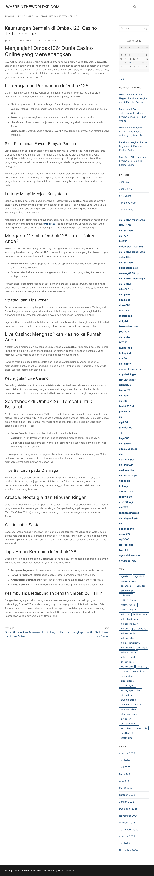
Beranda (9, 16)
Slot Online (125, 195)
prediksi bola (127, 676)
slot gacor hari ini (129, 723)
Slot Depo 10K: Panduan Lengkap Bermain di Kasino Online (132, 161)
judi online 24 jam (129, 619)
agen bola (126, 576)
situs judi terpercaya (131, 704)
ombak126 (49, 223)
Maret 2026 (125, 787)
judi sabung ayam (129, 623)
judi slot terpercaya (130, 643)
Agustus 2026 (127, 753)
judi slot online (128, 638)
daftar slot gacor (129, 609)
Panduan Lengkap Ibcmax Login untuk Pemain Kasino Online (133, 146)
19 (130, 63)
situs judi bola (127, 695)
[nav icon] (143, 7)
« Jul (122, 78)
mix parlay (142, 666)
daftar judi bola (128, 600)
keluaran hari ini (128, 652)
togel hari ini (127, 733)
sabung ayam (127, 685)
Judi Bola (124, 181)
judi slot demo (139, 628)
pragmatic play (139, 671)
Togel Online (126, 209)
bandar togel (127, 590)
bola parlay (126, 595)
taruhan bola (141, 728)
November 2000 (128, 850)
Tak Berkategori (48, 41)
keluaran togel (128, 657)
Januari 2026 (126, 801)
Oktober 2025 (127, 822)
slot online (126, 728)
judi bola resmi (140, 614)
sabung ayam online (130, 690)
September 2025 (128, 829)
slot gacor (126, 718)
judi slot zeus (127, 647)
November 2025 (128, 815)
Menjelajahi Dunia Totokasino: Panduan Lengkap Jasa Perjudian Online (132, 115)
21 (138, 63)
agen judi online (128, 581)
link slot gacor (127, 661)
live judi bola (127, 666)
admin (10, 41)
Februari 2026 (127, 794)
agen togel (126, 586)
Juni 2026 (125, 767)
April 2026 (125, 780)
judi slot (124, 628)
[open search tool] (134, 6)
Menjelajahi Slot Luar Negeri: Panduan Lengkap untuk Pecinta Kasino (133, 98)
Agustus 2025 (127, 836)
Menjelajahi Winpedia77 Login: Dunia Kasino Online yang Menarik (132, 131)
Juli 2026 (124, 760)
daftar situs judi (128, 605)
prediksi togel (127, 681)
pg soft (124, 671)
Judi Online (125, 188)
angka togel (141, 586)
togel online (126, 737)
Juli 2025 (124, 843)
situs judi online (128, 699)
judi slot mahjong (129, 633)
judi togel (142, 647)
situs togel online (129, 714)
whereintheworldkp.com (32, 7)
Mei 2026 (124, 774)
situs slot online (128, 709)
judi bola (125, 614)
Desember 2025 (128, 808)
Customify (69, 870)
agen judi (139, 576)
